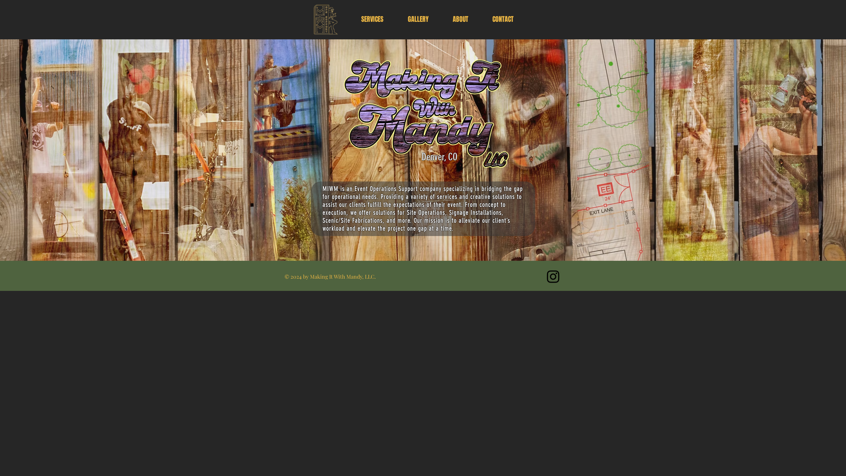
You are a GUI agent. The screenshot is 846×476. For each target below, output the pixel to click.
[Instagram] (553, 276)
